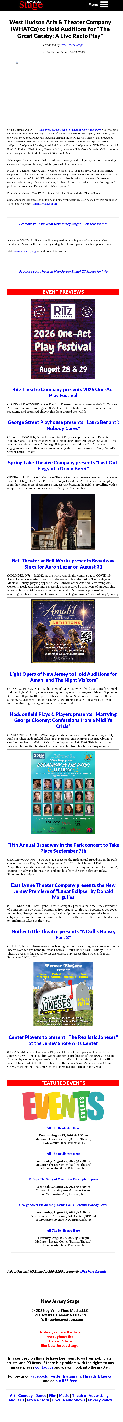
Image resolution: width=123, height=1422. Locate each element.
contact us (44, 1367)
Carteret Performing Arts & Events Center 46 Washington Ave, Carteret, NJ (63, 1192)
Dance (40, 1395)
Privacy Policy (100, 1400)
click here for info (93, 1271)
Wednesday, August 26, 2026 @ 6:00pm (63, 1186)
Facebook (38, 1376)
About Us (16, 1400)
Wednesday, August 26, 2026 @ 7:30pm (63, 1161)
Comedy (25, 1395)
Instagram (72, 1376)
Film (52, 1395)
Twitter (55, 1376)
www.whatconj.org (25, 251)
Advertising (99, 1395)
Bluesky (104, 1376)
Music (64, 1395)
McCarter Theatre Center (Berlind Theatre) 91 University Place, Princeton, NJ (63, 1140)
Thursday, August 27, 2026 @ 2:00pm (63, 1238)
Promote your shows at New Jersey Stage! (63, 224)
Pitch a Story (38, 1400)
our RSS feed (66, 1380)
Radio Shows (74, 1400)
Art (13, 1395)
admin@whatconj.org (44, 203)
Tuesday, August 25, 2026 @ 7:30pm (63, 1135)
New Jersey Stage (72, 45)
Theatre (79, 1395)
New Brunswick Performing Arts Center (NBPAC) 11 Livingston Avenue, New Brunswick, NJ (63, 1217)
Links (56, 1400)
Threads (89, 1376)
